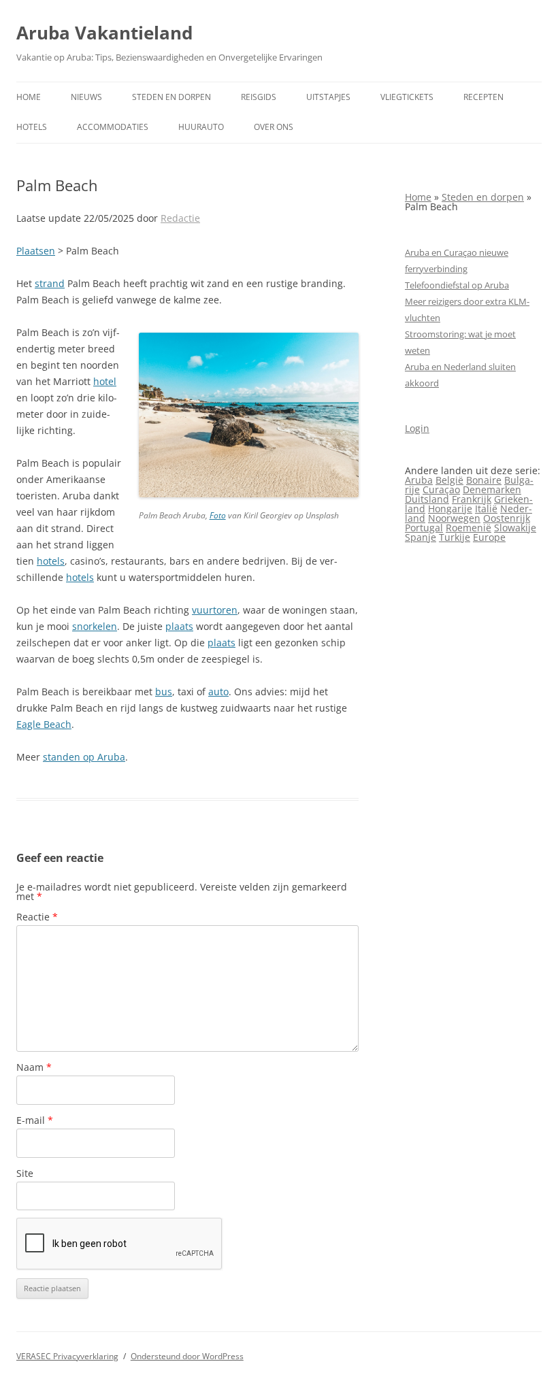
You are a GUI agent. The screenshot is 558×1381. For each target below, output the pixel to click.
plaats (179, 626)
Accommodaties (112, 127)
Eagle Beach (43, 724)
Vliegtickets (406, 97)
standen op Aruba (84, 756)
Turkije (454, 537)
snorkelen (94, 626)
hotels (51, 560)
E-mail (34, 1120)
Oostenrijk (506, 518)
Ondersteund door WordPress (187, 1356)
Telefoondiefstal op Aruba (457, 285)
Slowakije (515, 527)
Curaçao (441, 489)
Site (24, 1173)
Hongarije (450, 508)
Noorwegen (454, 518)
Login (417, 428)
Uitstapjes (328, 97)
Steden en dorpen (171, 97)
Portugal (424, 527)
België (449, 479)
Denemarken (492, 489)
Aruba (419, 479)
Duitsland (427, 499)
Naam (34, 1067)
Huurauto (201, 127)
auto (218, 691)
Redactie (180, 218)
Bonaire (484, 479)
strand (50, 283)
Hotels (31, 127)
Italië (486, 508)
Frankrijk (471, 499)
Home (28, 97)
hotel (104, 381)
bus (163, 691)
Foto (218, 515)
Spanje (420, 537)
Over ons (273, 127)
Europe (489, 537)
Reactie (37, 916)
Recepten (483, 97)
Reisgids (258, 97)
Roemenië (468, 527)
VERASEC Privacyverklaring (67, 1356)
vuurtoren (214, 609)
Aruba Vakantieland (104, 32)
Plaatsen (35, 250)
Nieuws (86, 97)
